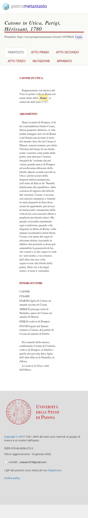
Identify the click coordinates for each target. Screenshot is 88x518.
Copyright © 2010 (14, 436)
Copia (78, 37)
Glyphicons (54, 470)
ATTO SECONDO (67, 52)
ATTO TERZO (17, 61)
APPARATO (64, 61)
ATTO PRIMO (40, 52)
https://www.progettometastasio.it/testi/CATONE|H (45, 36)
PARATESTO (16, 52)
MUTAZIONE (41, 61)
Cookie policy (12, 478)
